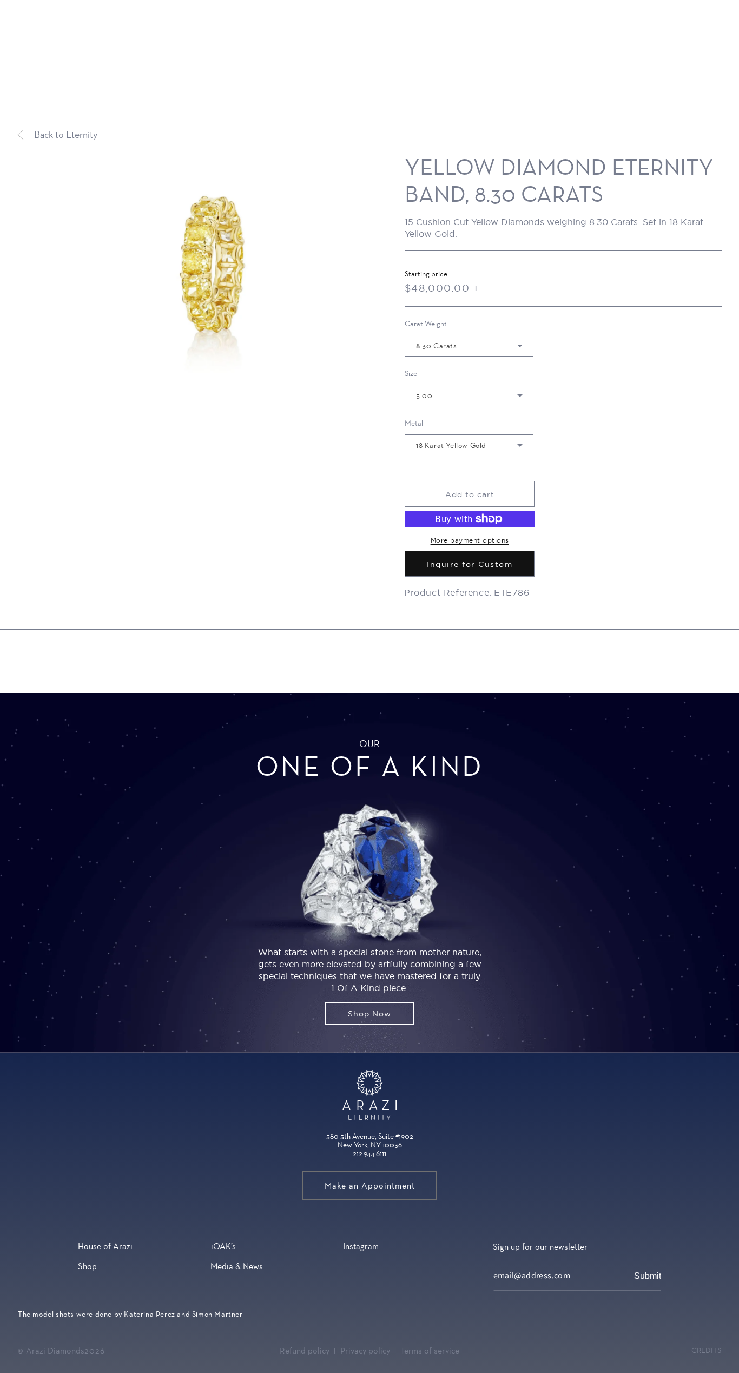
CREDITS (706, 1350)
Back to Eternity (65, 135)
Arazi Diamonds (55, 1350)
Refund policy (304, 1350)
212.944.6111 (369, 1153)
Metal (414, 423)
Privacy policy (365, 1350)
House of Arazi (105, 1246)
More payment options (470, 540)
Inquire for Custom (469, 564)
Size (411, 373)
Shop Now (369, 1014)
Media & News (236, 1266)
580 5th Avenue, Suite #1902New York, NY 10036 (369, 1141)
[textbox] (462, 346)
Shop (87, 1266)
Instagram (361, 1246)
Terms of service (429, 1350)
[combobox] (469, 346)
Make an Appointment (370, 1185)
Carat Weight (426, 324)
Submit (647, 1276)
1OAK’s (223, 1246)
